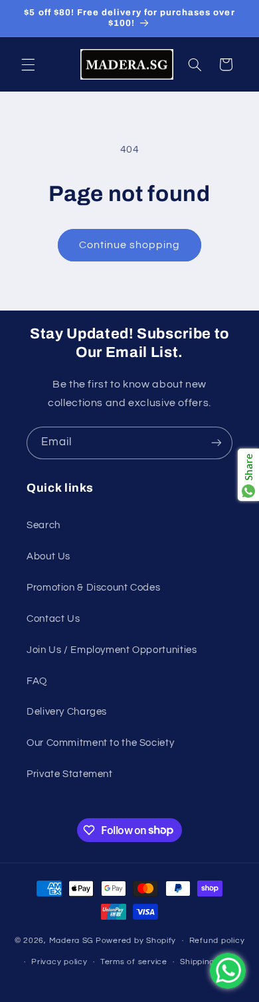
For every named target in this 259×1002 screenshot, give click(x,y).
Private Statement (70, 774)
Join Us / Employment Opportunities (112, 650)
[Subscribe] (216, 443)
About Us (48, 556)
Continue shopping (130, 245)
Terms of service (133, 962)
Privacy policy (59, 962)
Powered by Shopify (136, 940)
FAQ (37, 681)
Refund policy (217, 940)
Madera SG (71, 940)
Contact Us (53, 619)
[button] (28, 64)
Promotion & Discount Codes (93, 588)
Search (43, 525)
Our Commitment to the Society (100, 743)
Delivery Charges (67, 712)
